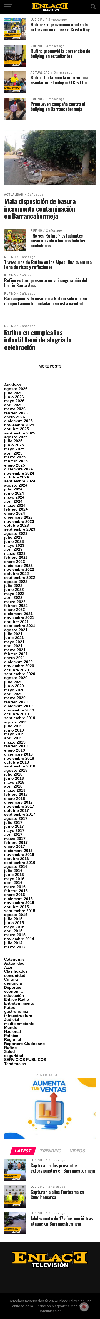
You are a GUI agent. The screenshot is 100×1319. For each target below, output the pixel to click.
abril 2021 (13, 645)
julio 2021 (13, 633)
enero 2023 (14, 561)
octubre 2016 (16, 858)
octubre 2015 (16, 907)
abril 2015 (13, 931)
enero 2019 (14, 750)
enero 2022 (14, 609)
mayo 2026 (14, 401)
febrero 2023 (16, 557)
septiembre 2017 (19, 814)
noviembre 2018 (19, 758)
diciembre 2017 (18, 802)
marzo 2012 (15, 947)
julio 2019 (13, 726)
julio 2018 (13, 774)
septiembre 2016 (19, 862)
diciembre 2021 (18, 613)
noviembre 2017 (19, 806)
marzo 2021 (15, 650)
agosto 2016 (16, 866)
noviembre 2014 (19, 939)
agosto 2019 (16, 722)
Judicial (11, 1019)
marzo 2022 (15, 601)
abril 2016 (13, 882)
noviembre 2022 (19, 569)
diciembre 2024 (18, 469)
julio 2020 (13, 682)
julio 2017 (13, 822)
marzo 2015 (15, 934)
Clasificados (16, 971)
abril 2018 (13, 786)
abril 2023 (13, 549)
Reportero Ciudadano (24, 1043)
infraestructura (18, 1015)
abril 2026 (13, 405)
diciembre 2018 (18, 754)
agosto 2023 (16, 533)
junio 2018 (14, 778)
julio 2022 (13, 585)
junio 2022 (14, 589)
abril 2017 (13, 834)
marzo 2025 (15, 457)
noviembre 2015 (19, 902)
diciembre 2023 (18, 517)
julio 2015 (13, 919)
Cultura (11, 979)
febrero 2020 (16, 702)
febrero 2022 (16, 605)
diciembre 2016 (18, 850)
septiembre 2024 (19, 481)
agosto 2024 (16, 485)
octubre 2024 (16, 477)
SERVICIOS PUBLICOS (25, 1059)
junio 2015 (14, 922)
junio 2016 (14, 874)
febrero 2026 (16, 413)
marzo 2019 (15, 742)
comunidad (15, 975)
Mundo (11, 1027)
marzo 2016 (15, 887)
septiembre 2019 (19, 718)
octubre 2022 (16, 573)
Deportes (12, 987)
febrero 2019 (16, 746)
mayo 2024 (14, 497)
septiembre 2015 (19, 911)
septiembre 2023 (19, 529)
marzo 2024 (15, 505)
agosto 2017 (16, 818)
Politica (11, 1035)
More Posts (50, 366)
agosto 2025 (16, 437)
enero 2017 (14, 846)
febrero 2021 (16, 654)
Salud (9, 1051)
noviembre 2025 (19, 425)
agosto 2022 (16, 581)
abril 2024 (13, 501)
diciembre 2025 (18, 421)
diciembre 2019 (18, 706)
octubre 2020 (16, 670)
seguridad (13, 1055)
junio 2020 (14, 686)
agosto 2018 (16, 770)
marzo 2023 (15, 553)
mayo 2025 (14, 449)
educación (14, 995)
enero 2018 (14, 798)
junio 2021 (14, 637)
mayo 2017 (14, 830)
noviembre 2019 (19, 710)
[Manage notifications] (84, 1306)
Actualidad (14, 963)
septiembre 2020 (19, 674)
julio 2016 (13, 870)
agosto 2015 (16, 914)
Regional (12, 1039)
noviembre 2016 (19, 854)
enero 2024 (14, 513)
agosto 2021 (16, 630)
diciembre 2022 (18, 565)
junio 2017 (14, 826)
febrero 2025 (16, 461)
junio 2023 (14, 541)
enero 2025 (14, 465)
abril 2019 (13, 738)
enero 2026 (14, 417)
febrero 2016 (16, 890)
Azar (8, 967)
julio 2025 (13, 441)
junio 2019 (14, 730)
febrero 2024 (16, 509)
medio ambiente (19, 1023)
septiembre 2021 (19, 625)
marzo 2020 (15, 698)
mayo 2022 (14, 593)
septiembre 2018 (19, 766)
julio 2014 (13, 943)
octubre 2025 (16, 429)
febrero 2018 (16, 794)
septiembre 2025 (19, 433)
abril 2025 (13, 453)
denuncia (13, 983)
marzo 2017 (15, 838)
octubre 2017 (16, 810)
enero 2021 (14, 657)
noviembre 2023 (19, 521)
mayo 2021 (14, 642)
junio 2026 (14, 397)
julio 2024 (13, 489)
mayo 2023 (14, 545)
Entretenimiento (19, 1003)
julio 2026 (13, 393)
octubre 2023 (16, 525)
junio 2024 (14, 493)
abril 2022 (13, 597)
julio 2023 (13, 537)
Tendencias (15, 1063)
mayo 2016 (14, 878)
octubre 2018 (16, 762)
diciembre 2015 (18, 899)
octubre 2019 (16, 714)
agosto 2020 (16, 678)
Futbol (10, 1007)
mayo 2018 (14, 782)
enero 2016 (14, 894)
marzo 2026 (15, 409)
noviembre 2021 (19, 617)
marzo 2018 (15, 790)
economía (13, 991)
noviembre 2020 (19, 666)
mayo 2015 (14, 927)
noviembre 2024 (19, 473)
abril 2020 (13, 694)
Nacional (12, 1031)
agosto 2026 (16, 389)
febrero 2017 (16, 842)
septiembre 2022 (19, 577)
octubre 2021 (16, 622)
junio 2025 (14, 445)
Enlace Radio (16, 999)
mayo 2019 (14, 734)
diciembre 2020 (18, 662)
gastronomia (16, 1011)
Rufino (10, 1047)
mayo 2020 (14, 690)
